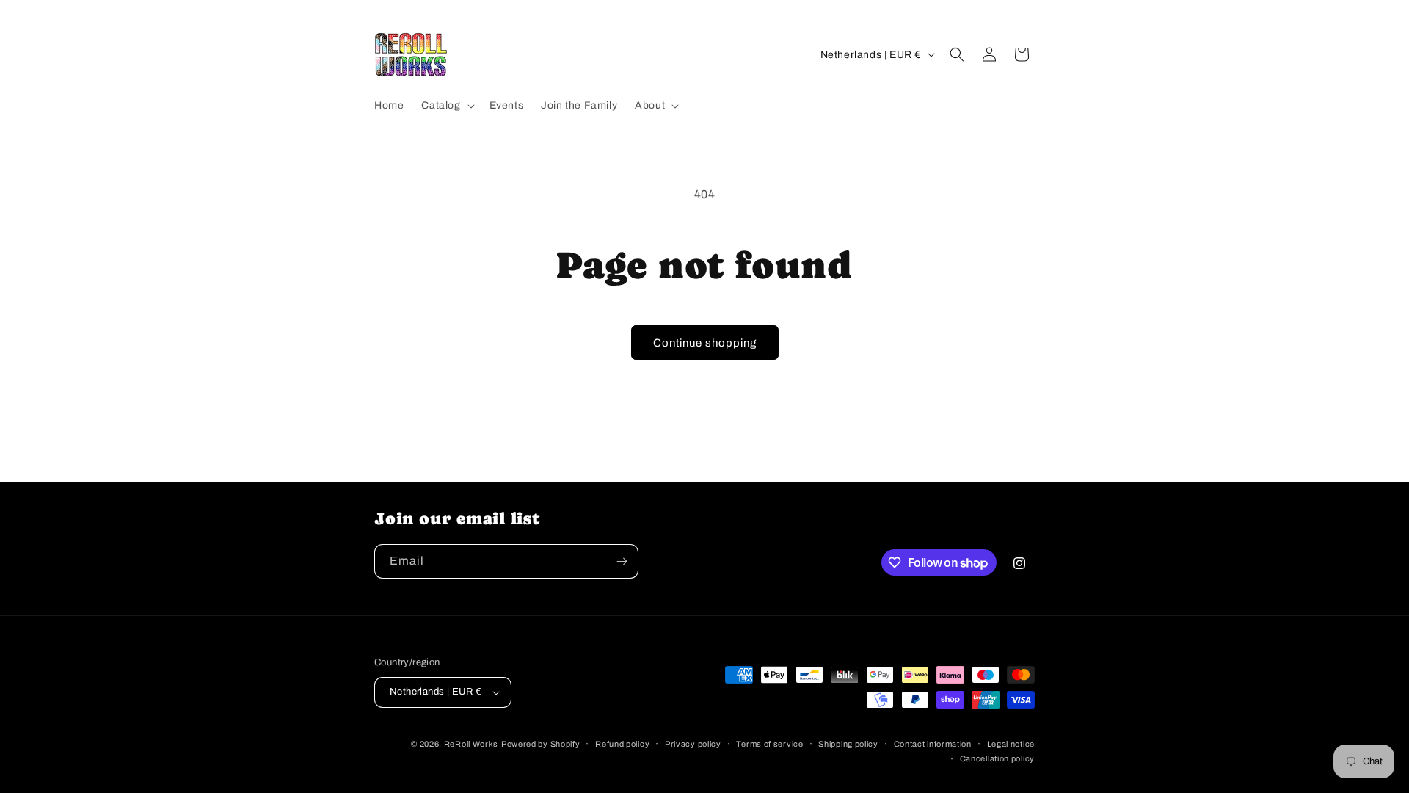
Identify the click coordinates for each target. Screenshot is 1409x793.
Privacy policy (693, 743)
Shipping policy (848, 743)
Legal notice (1011, 743)
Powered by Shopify (540, 743)
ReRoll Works (471, 743)
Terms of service (769, 743)
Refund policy (622, 743)
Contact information (933, 743)
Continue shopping (705, 343)
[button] (446, 105)
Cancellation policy (997, 758)
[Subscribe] (621, 561)
